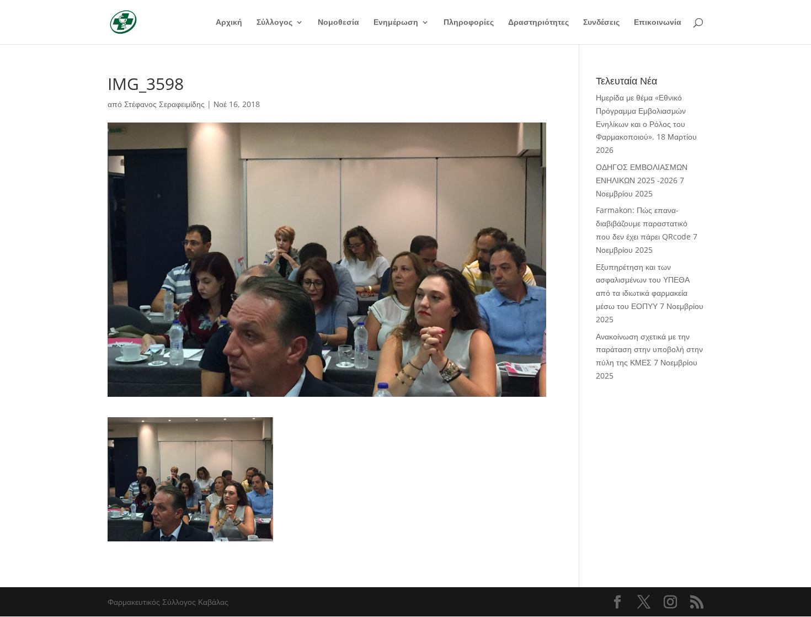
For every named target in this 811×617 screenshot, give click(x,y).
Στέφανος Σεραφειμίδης (164, 104)
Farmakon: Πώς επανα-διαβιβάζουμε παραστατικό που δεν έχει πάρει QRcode (643, 223)
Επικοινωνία (657, 22)
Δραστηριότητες (538, 22)
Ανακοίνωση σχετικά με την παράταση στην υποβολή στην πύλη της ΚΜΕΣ (649, 349)
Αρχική (229, 22)
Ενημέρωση (396, 22)
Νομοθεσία (338, 22)
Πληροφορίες (469, 22)
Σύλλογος (274, 22)
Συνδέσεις (601, 22)
